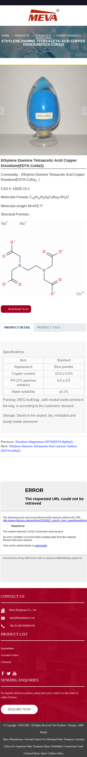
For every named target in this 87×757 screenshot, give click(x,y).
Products (22, 35)
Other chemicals (68, 35)
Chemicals (42, 35)
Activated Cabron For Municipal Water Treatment (49, 739)
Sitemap (72, 725)
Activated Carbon (9, 655)
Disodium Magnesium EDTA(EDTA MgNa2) (44, 441)
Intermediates (7, 648)
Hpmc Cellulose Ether (52, 753)
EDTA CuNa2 (44, 38)
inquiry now (19, 709)
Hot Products (59, 725)
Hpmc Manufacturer (13, 739)
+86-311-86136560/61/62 (22, 625)
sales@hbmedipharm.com (22, 617)
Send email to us (18, 309)
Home (5, 35)
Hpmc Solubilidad (53, 746)
